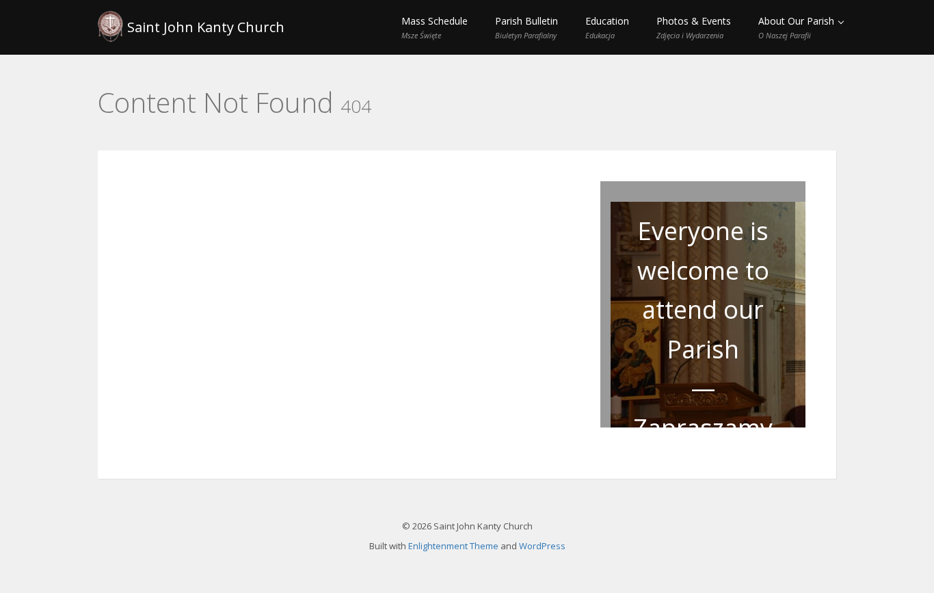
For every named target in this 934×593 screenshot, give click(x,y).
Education (607, 27)
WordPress (542, 546)
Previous (577, 322)
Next (829, 322)
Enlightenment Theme (453, 546)
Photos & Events (693, 27)
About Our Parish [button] (797, 27)
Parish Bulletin (526, 27)
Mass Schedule (434, 27)
